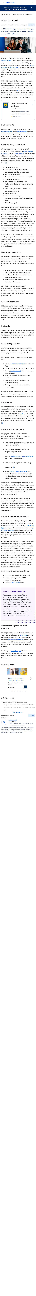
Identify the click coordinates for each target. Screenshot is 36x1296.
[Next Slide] (31, 678)
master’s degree (21, 132)
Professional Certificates (16, 640)
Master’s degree (16, 651)
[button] (31, 24)
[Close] (31, 7)
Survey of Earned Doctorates (17, 702)
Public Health (15, 583)
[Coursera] (10, 2)
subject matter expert (18, 364)
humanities (4, 154)
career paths (23, 635)
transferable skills (15, 371)
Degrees (8, 15)
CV (13, 467)
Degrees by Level (17, 15)
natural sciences (28, 151)
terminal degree (6, 61)
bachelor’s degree (6, 132)
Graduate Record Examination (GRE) (22, 456)
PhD (18, 90)
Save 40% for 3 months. (20, 9)
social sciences (19, 154)
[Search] (33, 3)
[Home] (2, 14)
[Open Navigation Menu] (3, 3)
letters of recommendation (18, 471)
